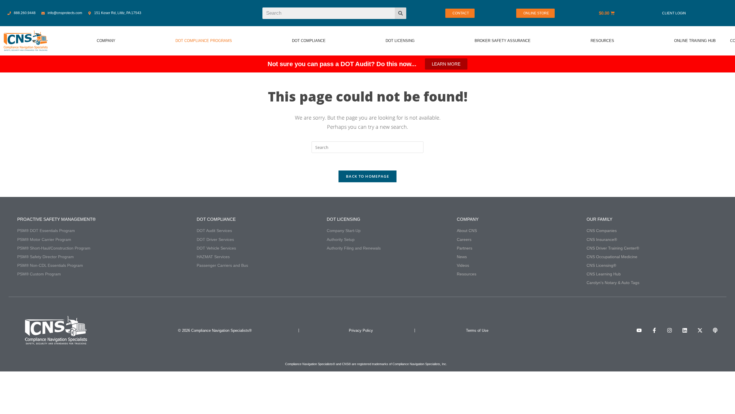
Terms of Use (477, 330)
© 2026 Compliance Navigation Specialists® (215, 330)
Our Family (599, 219)
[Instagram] (669, 330)
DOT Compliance (216, 219)
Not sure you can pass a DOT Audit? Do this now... (342, 64)
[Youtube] (639, 330)
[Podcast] (715, 330)
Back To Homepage (367, 176)
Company (468, 219)
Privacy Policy (361, 330)
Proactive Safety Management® (56, 219)
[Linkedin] (684, 330)
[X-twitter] (700, 330)
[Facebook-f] (654, 330)
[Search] (400, 13)
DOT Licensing (343, 219)
